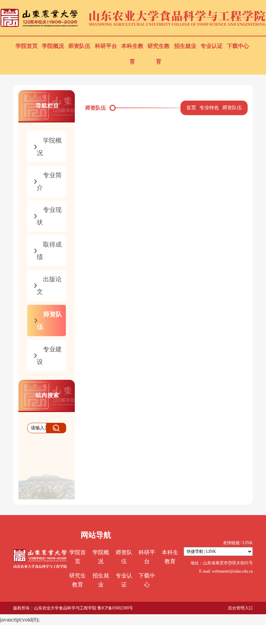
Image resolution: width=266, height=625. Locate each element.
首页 (191, 107)
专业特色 (209, 107)
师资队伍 (232, 107)
